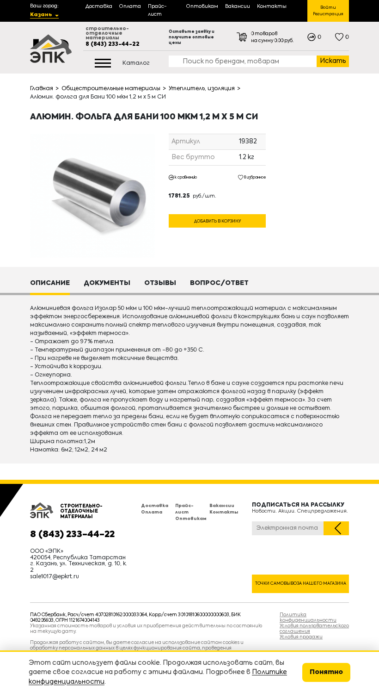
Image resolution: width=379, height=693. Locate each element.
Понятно (326, 672)
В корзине (217, 210)
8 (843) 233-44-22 (113, 44)
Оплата (151, 512)
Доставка (154, 506)
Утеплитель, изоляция (202, 89)
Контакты (223, 512)
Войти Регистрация (328, 11)
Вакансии (221, 506)
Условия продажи (301, 637)
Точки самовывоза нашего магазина (300, 584)
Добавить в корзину (217, 221)
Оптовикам (191, 519)
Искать (333, 61)
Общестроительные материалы (110, 89)
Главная (41, 89)
